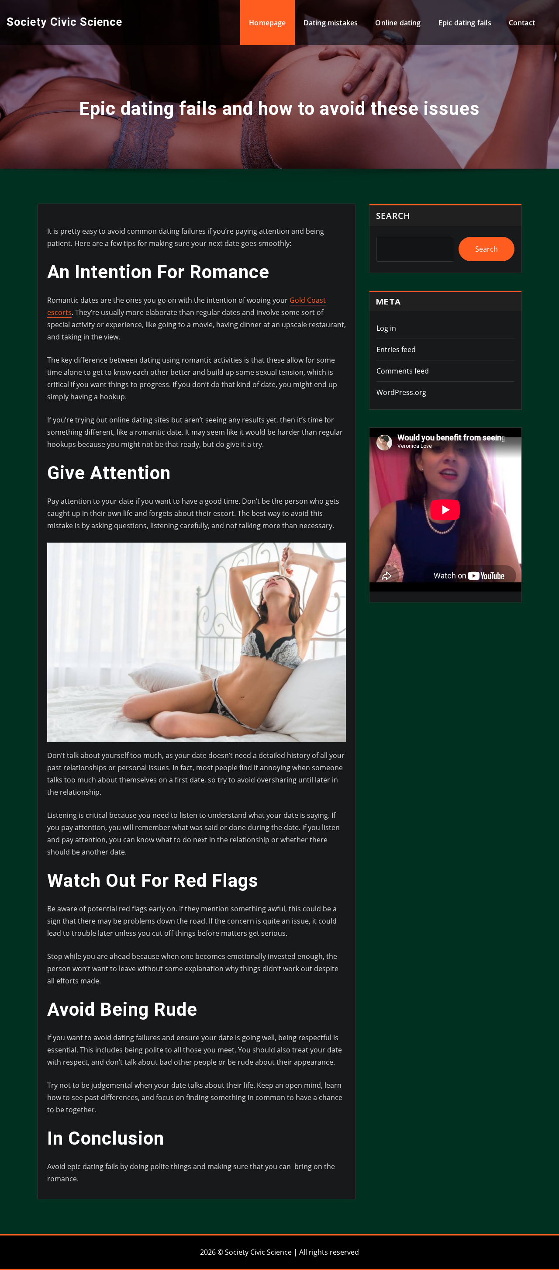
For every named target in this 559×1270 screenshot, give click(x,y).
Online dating (398, 23)
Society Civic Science (64, 21)
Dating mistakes (331, 23)
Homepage (267, 23)
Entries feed (396, 349)
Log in (386, 328)
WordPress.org (401, 392)
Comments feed (402, 371)
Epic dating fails (464, 23)
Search (393, 215)
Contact (522, 23)
